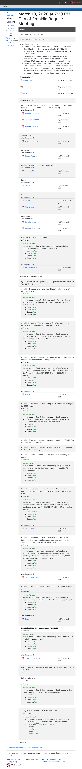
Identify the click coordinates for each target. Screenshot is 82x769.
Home (5, 6)
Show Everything (11, 27)
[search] (59, 2)
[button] (66, 3)
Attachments (13, 40)
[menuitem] (59, 2)
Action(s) (11, 38)
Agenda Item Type (11, 33)
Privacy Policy (11, 762)
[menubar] (41, 2)
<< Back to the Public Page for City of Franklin (24, 748)
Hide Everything (11, 44)
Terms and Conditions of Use (53, 762)
